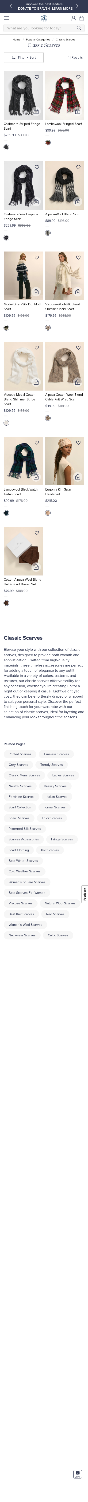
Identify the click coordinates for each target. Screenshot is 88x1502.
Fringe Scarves (62, 839)
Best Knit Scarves (21, 914)
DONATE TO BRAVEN (34, 9)
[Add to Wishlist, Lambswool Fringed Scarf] (78, 78)
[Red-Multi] (47, 142)
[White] (6, 422)
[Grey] (6, 147)
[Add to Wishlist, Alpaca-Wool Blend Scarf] (78, 168)
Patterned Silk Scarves (25, 829)
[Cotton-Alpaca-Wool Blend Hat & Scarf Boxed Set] (23, 551)
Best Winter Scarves (23, 861)
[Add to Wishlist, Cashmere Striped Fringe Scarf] (36, 78)
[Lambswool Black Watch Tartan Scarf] (23, 461)
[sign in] (73, 18)
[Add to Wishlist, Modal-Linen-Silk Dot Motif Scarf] (36, 258)
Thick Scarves (52, 818)
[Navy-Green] (6, 512)
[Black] (6, 327)
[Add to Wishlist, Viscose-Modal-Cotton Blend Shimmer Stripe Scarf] (36, 348)
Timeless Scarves (56, 754)
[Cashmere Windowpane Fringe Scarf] (23, 185)
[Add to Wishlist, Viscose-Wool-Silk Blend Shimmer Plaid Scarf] (78, 258)
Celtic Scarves (58, 935)
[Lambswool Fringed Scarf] (64, 95)
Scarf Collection (20, 807)
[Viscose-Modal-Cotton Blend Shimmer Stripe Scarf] (23, 366)
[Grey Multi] (47, 233)
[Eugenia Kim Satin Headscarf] (64, 461)
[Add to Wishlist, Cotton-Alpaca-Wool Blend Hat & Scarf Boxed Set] (36, 533)
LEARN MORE (62, 9)
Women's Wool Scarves (25, 925)
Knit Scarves (50, 850)
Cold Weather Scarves (25, 871)
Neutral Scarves (20, 786)
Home (16, 39)
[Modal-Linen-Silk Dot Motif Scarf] (23, 276)
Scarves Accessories (24, 839)
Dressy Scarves (55, 786)
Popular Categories (38, 39)
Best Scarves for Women (27, 893)
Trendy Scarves (51, 765)
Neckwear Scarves (22, 935)
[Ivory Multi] (47, 512)
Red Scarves (55, 914)
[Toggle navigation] (6, 18)
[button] (82, 18)
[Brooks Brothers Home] (44, 18)
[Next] (77, 6)
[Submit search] (78, 28)
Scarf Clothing (19, 850)
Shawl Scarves (19, 818)
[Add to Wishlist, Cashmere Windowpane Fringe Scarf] (36, 168)
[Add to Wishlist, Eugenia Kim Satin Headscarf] (78, 443)
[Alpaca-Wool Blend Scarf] (64, 185)
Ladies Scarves (63, 775)
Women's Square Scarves (27, 882)
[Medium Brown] (6, 603)
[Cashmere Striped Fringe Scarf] (23, 95)
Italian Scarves (57, 797)
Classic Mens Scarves (24, 775)
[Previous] (11, 6)
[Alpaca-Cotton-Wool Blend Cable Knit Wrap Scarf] (64, 366)
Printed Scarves (20, 754)
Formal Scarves (54, 807)
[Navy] (6, 237)
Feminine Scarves (21, 797)
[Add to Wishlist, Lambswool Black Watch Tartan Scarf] (36, 443)
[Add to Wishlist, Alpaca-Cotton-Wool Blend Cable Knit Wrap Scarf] (78, 348)
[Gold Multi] (47, 327)
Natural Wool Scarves (60, 903)
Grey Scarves (18, 765)
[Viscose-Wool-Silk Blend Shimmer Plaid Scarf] (64, 276)
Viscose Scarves (21, 903)
